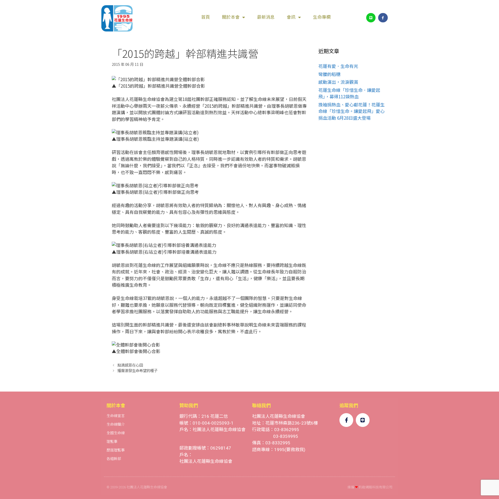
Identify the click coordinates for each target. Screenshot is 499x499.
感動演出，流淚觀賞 (338, 82)
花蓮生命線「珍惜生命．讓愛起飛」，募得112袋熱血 (349, 93)
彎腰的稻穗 (329, 74)
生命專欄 (322, 17)
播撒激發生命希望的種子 (137, 370)
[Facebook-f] (383, 17)
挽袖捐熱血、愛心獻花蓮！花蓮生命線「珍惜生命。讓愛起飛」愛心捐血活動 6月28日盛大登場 (351, 111)
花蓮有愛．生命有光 (338, 66)
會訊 (291, 17)
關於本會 (231, 17)
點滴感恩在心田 (130, 365)
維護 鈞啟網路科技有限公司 (369, 487)
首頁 (205, 17)
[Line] (371, 17)
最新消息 (266, 17)
